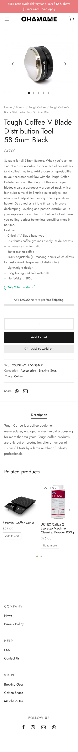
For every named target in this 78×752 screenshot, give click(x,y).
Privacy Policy (14, 624)
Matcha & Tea (13, 701)
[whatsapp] (54, 727)
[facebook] (23, 727)
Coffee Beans (13, 692)
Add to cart (39, 337)
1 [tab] (37, 556)
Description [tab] (39, 414)
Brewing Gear (47, 370)
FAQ (7, 650)
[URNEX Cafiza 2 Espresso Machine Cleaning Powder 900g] (58, 501)
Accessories (28, 370)
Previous (13, 64)
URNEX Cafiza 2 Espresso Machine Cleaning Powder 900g (57, 528)
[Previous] (8, 510)
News (8, 615)
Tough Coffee (37, 107)
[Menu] (6, 19)
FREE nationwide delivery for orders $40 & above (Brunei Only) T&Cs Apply (39, 6)
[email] (43, 727)
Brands (20, 107)
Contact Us (11, 658)
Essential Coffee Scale (18, 522)
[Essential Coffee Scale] (20, 500)
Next (65, 64)
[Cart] (71, 19)
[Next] (70, 510)
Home (8, 107)
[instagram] (33, 727)
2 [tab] (41, 556)
